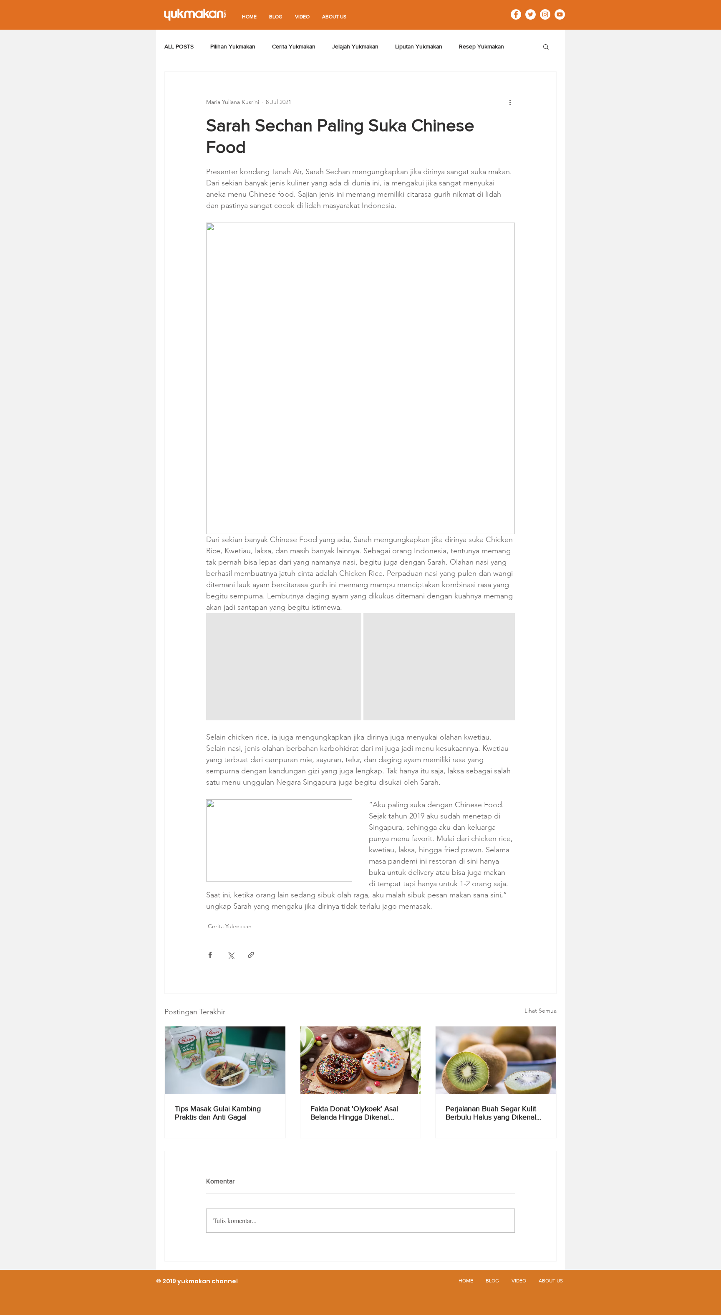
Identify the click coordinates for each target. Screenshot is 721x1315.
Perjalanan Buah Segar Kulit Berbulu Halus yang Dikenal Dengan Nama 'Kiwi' (491, 1113)
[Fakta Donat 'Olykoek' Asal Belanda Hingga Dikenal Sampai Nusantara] (360, 1060)
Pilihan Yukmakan (232, 46)
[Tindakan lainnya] (510, 102)
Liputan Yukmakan (418, 46)
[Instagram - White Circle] (545, 14)
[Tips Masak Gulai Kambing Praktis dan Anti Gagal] (225, 1060)
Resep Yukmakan (481, 46)
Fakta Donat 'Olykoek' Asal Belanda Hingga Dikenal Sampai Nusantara (354, 1113)
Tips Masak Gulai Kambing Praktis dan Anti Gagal (218, 1113)
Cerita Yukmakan (293, 46)
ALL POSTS (179, 46)
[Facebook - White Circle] (516, 14)
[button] (546, 46)
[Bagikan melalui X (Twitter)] (230, 955)
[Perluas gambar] (283, 666)
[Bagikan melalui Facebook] (210, 955)
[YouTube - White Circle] (560, 14)
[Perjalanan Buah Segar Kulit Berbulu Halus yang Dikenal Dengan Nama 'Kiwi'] (496, 1060)
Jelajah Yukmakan (355, 46)
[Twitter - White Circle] (530, 14)
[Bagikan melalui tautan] (251, 955)
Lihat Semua (540, 1010)
